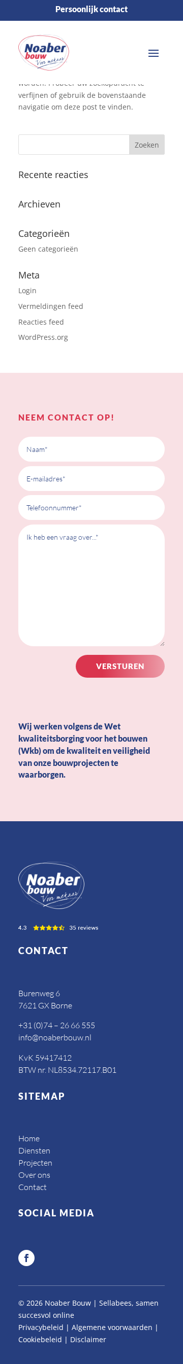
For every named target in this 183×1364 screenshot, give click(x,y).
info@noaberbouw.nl (55, 1037)
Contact (32, 1187)
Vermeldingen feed (50, 306)
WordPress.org (43, 337)
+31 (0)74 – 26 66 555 (56, 1025)
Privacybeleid (41, 1327)
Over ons (34, 1175)
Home (29, 1138)
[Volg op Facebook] (26, 1258)
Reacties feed (41, 322)
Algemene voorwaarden (112, 1327)
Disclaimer (88, 1339)
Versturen (120, 666)
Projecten (35, 1163)
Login (27, 290)
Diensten (34, 1150)
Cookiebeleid (40, 1339)
